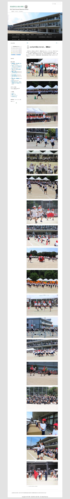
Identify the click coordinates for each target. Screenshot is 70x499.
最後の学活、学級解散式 (15, 78)
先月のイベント (13, 54)
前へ (27, 42)
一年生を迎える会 (14, 72)
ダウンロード (23, 39)
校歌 (45, 34)
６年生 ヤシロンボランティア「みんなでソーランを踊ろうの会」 (17, 67)
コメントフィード (14, 95)
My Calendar (18, 34)
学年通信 (23, 34)
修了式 (13, 80)
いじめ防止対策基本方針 (39, 34)
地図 (19, 39)
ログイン (13, 93)
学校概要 (27, 34)
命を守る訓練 (14, 74)
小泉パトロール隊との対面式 (16, 69)
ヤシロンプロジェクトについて (32, 36)
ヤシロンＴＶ (23, 36)
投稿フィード (14, 94)
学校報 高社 (50, 34)
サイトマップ (14, 39)
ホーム (13, 34)
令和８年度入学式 (14, 76)
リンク (55, 36)
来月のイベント (18, 54)
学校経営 (32, 34)
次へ (57, 42)
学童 (28, 39)
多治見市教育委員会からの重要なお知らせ (45, 36)
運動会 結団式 (14, 71)
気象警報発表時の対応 (15, 36)
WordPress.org (14, 96)
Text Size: (12, 88)
